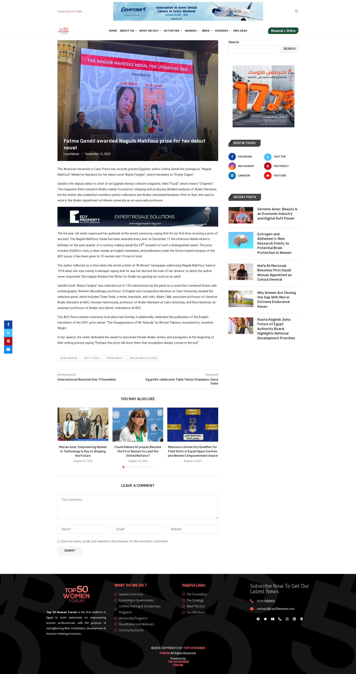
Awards (191, 30)
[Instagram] (287, 619)
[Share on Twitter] (8, 333)
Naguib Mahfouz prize (143, 358)
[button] (63, 437)
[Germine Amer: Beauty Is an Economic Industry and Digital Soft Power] (240, 215)
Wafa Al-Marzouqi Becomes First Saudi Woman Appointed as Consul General (274, 272)
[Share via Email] (8, 349)
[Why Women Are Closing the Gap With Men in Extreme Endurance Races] (240, 299)
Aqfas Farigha (68, 358)
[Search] (296, 11)
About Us (127, 30)
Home (113, 30)
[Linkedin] (294, 619)
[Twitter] (265, 619)
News (206, 30)
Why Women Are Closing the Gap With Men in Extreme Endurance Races (276, 300)
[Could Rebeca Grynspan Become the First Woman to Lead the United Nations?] (137, 424)
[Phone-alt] (280, 619)
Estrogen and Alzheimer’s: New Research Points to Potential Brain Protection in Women (274, 243)
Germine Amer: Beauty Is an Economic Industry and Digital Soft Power (277, 213)
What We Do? (148, 30)
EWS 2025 (240, 30)
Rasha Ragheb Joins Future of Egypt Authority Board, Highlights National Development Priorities (276, 329)
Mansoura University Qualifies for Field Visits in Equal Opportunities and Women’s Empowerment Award (193, 452)
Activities (171, 30)
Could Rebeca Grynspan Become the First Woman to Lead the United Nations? (138, 452)
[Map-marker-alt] (301, 619)
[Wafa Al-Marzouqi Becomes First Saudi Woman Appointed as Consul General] (240, 272)
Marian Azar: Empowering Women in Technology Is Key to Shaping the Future (83, 452)
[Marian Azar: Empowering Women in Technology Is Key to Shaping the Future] (82, 424)
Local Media (71, 154)
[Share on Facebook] (8, 324)
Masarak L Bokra (283, 30)
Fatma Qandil (115, 358)
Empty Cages (92, 358)
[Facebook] (258, 619)
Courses (221, 30)
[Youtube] (272, 619)
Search (233, 42)
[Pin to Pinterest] (8, 341)
